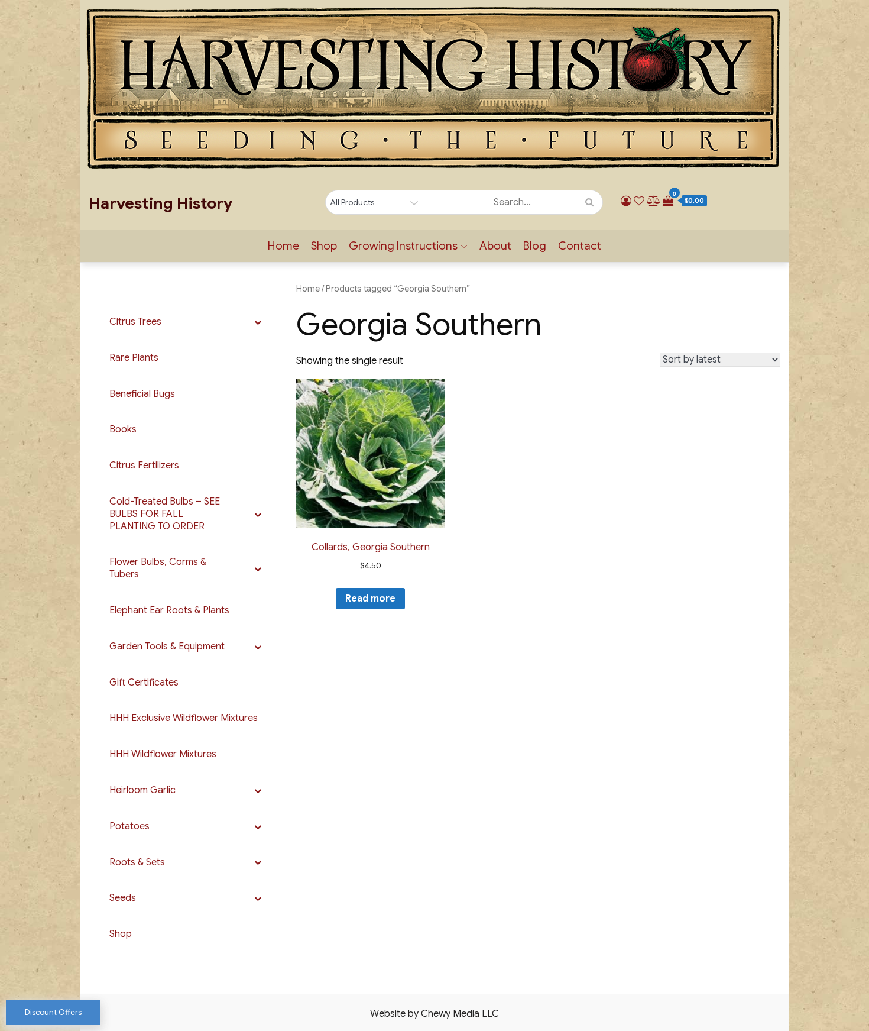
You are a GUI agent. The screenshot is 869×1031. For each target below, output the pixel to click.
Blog (534, 246)
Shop (324, 246)
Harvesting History (160, 203)
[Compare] (653, 201)
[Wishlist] (639, 201)
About (495, 246)
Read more (370, 599)
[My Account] (626, 201)
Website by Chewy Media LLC (434, 1014)
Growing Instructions (403, 246)
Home (283, 246)
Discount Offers (53, 1012)
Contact (579, 246)
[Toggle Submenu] (257, 322)
